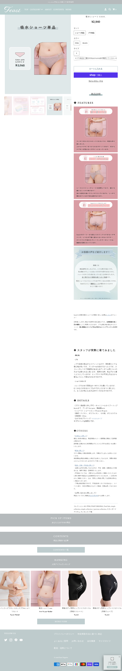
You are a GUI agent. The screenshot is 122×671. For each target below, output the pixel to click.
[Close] (119, 655)
